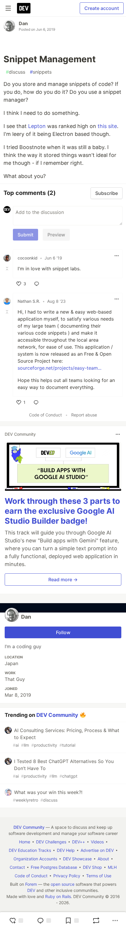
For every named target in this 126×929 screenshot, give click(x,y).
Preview (56, 235)
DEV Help (66, 850)
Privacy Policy (66, 875)
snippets (41, 72)
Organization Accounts (35, 858)
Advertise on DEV (97, 850)
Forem (31, 884)
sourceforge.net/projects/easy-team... (59, 368)
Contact (17, 867)
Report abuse (84, 414)
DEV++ (78, 841)
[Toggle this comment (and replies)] (8, 268)
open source (62, 884)
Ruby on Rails (58, 896)
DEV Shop (92, 867)
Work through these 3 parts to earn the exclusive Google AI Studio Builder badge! (62, 511)
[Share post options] (115, 920)
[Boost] (96, 920)
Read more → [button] (63, 579)
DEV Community (57, 715)
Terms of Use (98, 875)
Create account (101, 8)
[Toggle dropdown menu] (116, 255)
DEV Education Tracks (30, 850)
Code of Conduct (45, 414)
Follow (63, 632)
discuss (15, 72)
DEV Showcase (77, 858)
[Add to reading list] (72, 920)
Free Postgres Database (54, 867)
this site (107, 126)
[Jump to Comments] (44, 920)
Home (24, 841)
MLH (112, 867)
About (103, 858)
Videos (97, 841)
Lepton (37, 126)
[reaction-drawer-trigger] (16, 920)
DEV (31, 890)
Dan (23, 23)
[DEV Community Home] (23, 8)
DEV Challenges (51, 841)
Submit (25, 235)
